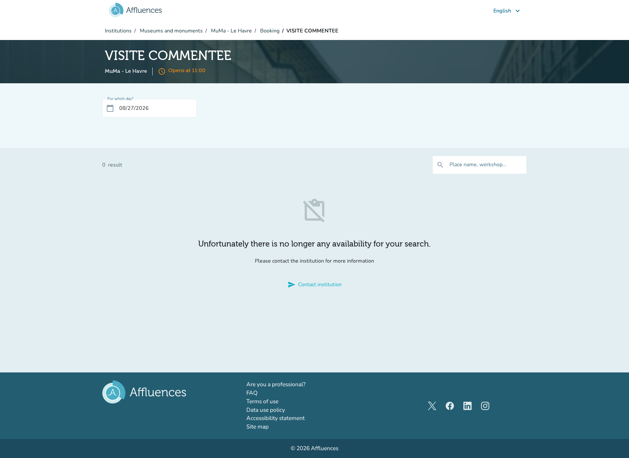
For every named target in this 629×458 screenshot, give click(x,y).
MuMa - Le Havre (231, 30)
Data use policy (265, 410)
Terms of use (262, 401)
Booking (269, 30)
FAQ (251, 393)
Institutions (118, 30)
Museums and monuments (171, 30)
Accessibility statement (275, 418)
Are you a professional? (287, 384)
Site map (257, 426)
